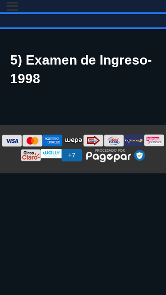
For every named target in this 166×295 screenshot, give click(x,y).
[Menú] (12, 6)
